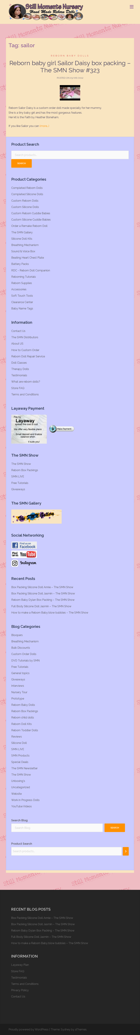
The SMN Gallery (22, 232)
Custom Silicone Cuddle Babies (31, 219)
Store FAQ (17, 388)
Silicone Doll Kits (21, 238)
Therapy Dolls (20, 369)
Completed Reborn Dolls (27, 187)
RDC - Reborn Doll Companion (30, 270)
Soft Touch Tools (22, 295)
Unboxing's (18, 781)
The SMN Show (21, 463)
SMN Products (20, 755)
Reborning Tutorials (23, 276)
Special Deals (19, 762)
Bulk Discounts (20, 647)
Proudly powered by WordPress (28, 1029)
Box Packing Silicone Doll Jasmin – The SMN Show (43, 593)
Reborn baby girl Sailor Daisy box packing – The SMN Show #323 (70, 66)
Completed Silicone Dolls (27, 194)
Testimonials (19, 375)
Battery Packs (20, 264)
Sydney (65, 1029)
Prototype (17, 698)
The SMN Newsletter (24, 768)
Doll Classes (19, 362)
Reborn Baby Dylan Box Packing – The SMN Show (43, 599)
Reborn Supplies (21, 283)
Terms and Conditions (25, 394)
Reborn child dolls (22, 717)
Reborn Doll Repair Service (28, 356)
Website (16, 793)
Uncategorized (20, 787)
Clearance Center (22, 302)
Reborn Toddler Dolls (24, 730)
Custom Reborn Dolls (24, 200)
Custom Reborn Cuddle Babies (30, 213)
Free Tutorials (19, 483)
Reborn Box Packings (24, 470)
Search (21, 163)
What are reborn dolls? (25, 381)
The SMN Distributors (24, 337)
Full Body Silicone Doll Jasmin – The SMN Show (41, 606)
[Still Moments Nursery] (46, 11)
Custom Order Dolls (23, 654)
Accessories (18, 289)
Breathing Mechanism (25, 245)
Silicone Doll (19, 743)
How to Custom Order (25, 350)
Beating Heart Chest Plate (27, 257)
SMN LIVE (17, 476)
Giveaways (18, 489)
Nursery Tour (19, 692)
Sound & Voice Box (23, 251)
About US (17, 343)
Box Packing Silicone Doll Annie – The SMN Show (42, 587)
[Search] (126, 851)
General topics (20, 673)
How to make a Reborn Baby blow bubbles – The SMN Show (49, 612)
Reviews (16, 736)
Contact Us (18, 331)
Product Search (21, 843)
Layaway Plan (20, 964)
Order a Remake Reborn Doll (29, 226)
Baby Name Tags (22, 308)
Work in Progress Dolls (25, 800)
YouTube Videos (21, 806)
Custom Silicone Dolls (25, 207)
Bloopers (17, 635)
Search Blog (19, 820)
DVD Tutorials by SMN (25, 660)
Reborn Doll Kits (21, 724)
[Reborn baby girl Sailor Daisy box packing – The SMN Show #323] (70, 92)
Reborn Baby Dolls (70, 55)
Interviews (17, 685)
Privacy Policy (20, 990)
